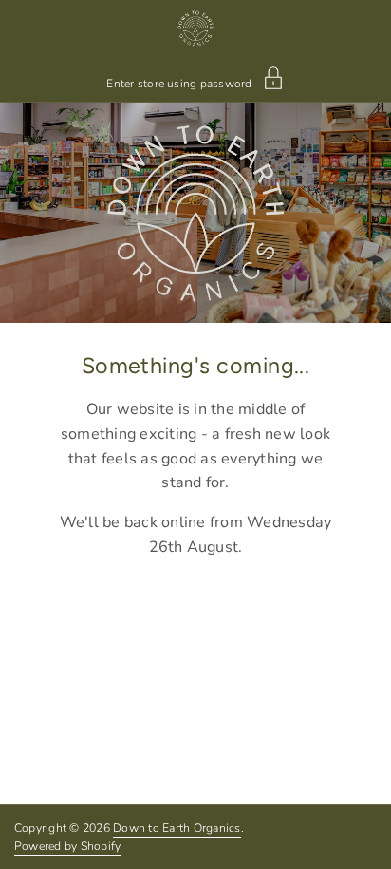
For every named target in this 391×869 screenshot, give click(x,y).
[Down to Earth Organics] (195, 28)
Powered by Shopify (67, 846)
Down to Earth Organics (176, 828)
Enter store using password (178, 82)
